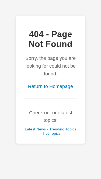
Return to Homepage (50, 86)
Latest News (35, 129)
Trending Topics (62, 129)
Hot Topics (52, 133)
